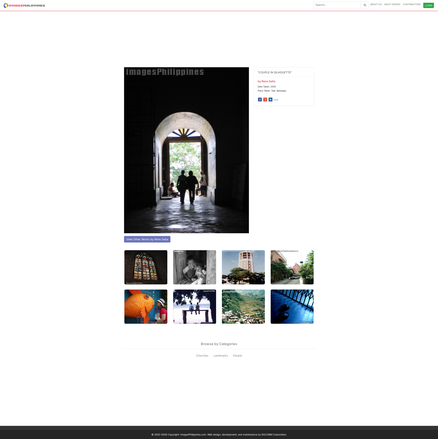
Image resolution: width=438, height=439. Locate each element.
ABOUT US (376, 4)
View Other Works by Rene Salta (147, 239)
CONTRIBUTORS (412, 4)
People (237, 355)
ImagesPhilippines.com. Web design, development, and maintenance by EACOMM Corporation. (233, 434)
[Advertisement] (219, 39)
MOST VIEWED (392, 4)
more (276, 99)
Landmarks (221, 355)
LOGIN (428, 5)
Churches (202, 355)
